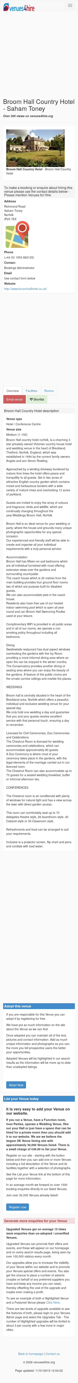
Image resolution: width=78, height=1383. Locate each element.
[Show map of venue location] (39, 234)
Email (8, 273)
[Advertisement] (39, 54)
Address (10, 201)
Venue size (13, 429)
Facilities (31, 391)
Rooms (49, 391)
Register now (17, 1207)
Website (10, 283)
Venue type (14, 419)
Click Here (53, 1302)
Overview (12, 391)
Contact (9, 262)
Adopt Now (16, 1085)
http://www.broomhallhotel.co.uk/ (25, 289)
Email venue (14, 399)
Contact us (53, 1354)
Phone (8, 252)
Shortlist (38, 399)
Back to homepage (30, 1354)
